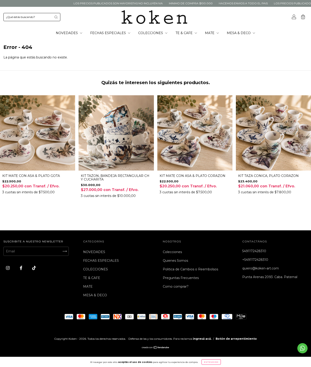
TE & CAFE (185, 33)
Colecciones (172, 252)
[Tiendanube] (155, 348)
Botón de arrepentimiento (236, 338)
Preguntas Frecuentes (181, 278)
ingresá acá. (202, 338)
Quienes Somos (175, 261)
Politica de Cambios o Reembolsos (190, 269)
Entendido (211, 362)
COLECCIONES (151, 33)
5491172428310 (254, 251)
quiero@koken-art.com (260, 268)
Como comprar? (176, 286)
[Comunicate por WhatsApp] (302, 348)
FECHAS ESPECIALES (108, 33)
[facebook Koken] (21, 268)
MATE (210, 33)
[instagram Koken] (8, 268)
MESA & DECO (239, 33)
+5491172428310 (255, 260)
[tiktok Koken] (34, 268)
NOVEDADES (67, 33)
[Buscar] (56, 17)
